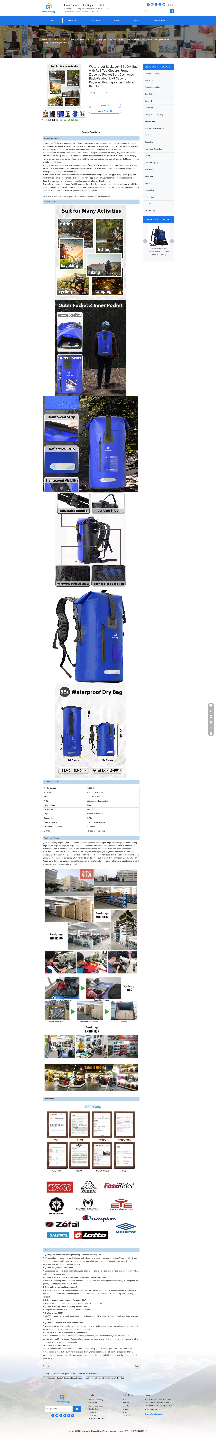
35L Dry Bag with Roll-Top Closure (85, 1374)
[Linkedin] (152, 4)
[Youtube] (160, 4)
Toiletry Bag (149, 197)
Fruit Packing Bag (151, 163)
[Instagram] (163, 4)
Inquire (103, 105)
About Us (126, 1406)
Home (125, 1400)
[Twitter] (156, 4)
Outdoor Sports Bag (152, 87)
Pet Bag (148, 135)
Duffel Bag (149, 108)
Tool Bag (148, 204)
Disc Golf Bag (150, 94)
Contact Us (126, 1415)
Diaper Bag (149, 142)
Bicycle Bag (149, 80)
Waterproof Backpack (61, 1374)
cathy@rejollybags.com (74, 11)
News (125, 1412)
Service (125, 1409)
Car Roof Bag (150, 211)
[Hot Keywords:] (172, 11)
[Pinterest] (72, 1415)
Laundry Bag (149, 190)
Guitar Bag (149, 176)
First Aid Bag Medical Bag (155, 128)
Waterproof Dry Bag (152, 73)
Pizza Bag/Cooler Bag (153, 149)
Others (147, 156)
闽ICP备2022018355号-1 (139, 1431)
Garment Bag (150, 121)
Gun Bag (148, 183)
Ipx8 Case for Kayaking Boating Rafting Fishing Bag (105, 1378)
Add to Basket (103, 111)
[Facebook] (148, 4)
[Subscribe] (77, 1409)
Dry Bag (46, 1374)
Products (126, 1403)
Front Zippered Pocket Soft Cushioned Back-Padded (62, 1378)
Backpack (148, 101)
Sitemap (121, 1431)
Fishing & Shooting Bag (154, 115)
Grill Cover (149, 169)
